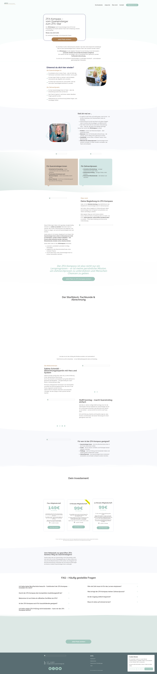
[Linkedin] (64, 426)
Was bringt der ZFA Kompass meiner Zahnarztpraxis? (106, 591)
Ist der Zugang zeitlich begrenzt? (99, 597)
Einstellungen (133, 668)
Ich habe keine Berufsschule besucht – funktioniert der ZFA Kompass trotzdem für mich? (43, 587)
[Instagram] (97, 392)
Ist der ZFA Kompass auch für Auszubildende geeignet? (38, 603)
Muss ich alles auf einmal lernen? (99, 602)
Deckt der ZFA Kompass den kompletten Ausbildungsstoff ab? (40, 593)
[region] (141, 663)
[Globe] (95, 392)
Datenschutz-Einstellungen (96, 663)
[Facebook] (62, 426)
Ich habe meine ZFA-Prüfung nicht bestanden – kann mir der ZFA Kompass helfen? (41, 609)
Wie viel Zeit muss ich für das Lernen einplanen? (104, 586)
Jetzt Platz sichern (54, 527)
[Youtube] (60, 668)
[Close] (153, 656)
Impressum (92, 658)
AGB (91, 665)
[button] (44, 588)
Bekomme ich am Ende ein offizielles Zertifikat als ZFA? (38, 598)
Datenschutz (93, 661)
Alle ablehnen (140, 668)
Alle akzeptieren (148, 668)
